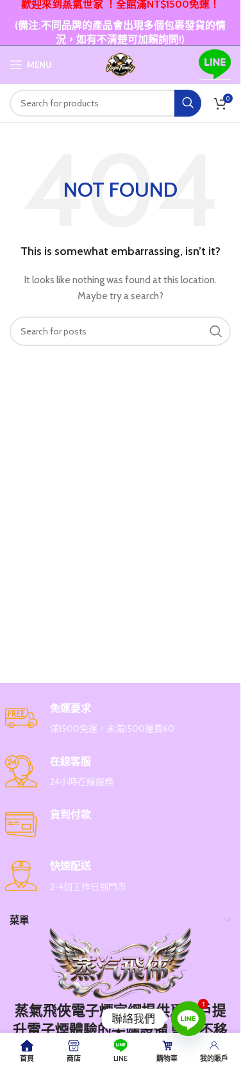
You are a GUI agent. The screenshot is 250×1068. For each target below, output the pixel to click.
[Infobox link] (120, 719)
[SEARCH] (187, 103)
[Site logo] (120, 63)
